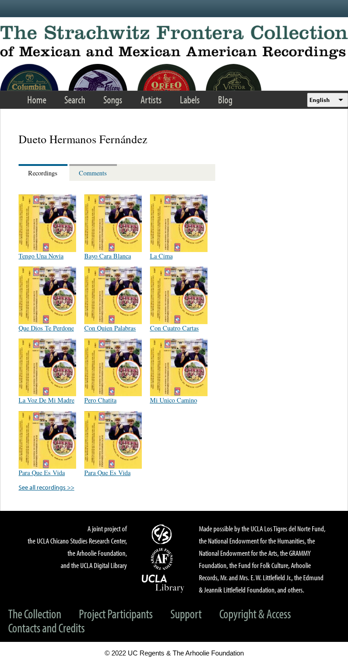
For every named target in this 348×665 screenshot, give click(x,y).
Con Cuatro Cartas (174, 328)
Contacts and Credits (46, 628)
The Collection (34, 613)
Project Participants (116, 613)
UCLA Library (163, 583)
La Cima (161, 256)
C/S (163, 534)
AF (163, 559)
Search (74, 99)
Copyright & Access (255, 613)
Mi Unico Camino (173, 400)
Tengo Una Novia (41, 256)
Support (186, 613)
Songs (112, 99)
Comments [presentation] (93, 173)
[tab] (44, 172)
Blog (225, 99)
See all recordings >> (46, 487)
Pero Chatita (100, 400)
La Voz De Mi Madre (46, 400)
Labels (190, 99)
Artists (151, 99)
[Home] (174, 42)
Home (36, 99)
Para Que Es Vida (42, 472)
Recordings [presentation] (43, 173)
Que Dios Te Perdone (46, 328)
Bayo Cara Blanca (107, 256)
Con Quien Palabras (110, 328)
